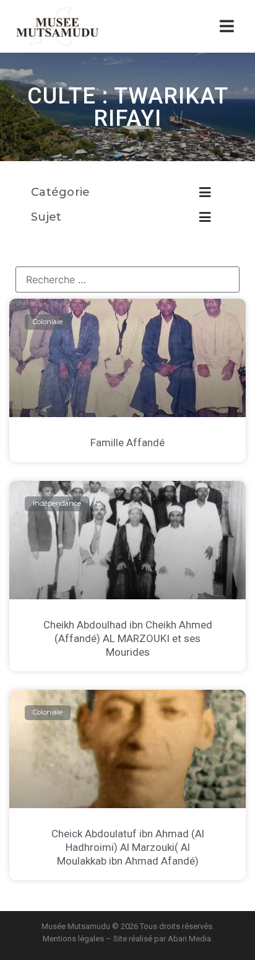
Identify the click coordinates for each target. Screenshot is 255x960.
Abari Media (189, 938)
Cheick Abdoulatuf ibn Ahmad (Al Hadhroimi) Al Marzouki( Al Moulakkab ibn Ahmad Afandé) (127, 847)
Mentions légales (73, 938)
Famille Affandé (127, 442)
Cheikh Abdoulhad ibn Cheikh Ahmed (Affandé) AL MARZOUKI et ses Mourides (127, 638)
